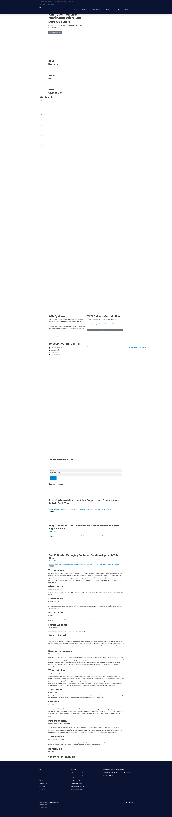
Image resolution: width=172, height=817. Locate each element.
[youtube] (129, 802)
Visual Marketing (55, 811)
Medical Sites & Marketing (77, 789)
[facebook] (124, 802)
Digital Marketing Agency (77, 772)
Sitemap (57, 802)
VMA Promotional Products (77, 780)
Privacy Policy (42, 802)
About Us (42, 772)
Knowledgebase (50, 4)
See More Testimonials (61, 756)
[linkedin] (126, 802)
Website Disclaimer (49, 802)
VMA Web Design (46, 811)
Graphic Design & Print (76, 783)
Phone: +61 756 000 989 (108, 772)
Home (41, 769)
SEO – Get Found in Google (77, 775)
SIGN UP (53, 478)
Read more (52, 511)
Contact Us (42, 789)
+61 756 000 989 (68, 6)
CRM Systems (43, 778)
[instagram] (131, 802)
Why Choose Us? (43, 780)
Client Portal (42, 4)
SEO (40, 811)
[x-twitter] (122, 802)
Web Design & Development (77, 786)
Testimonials (42, 775)
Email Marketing (74, 778)
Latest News (42, 786)
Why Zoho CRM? (43, 783)
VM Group (73, 769)
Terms (54, 802)
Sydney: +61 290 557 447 (120, 772)
